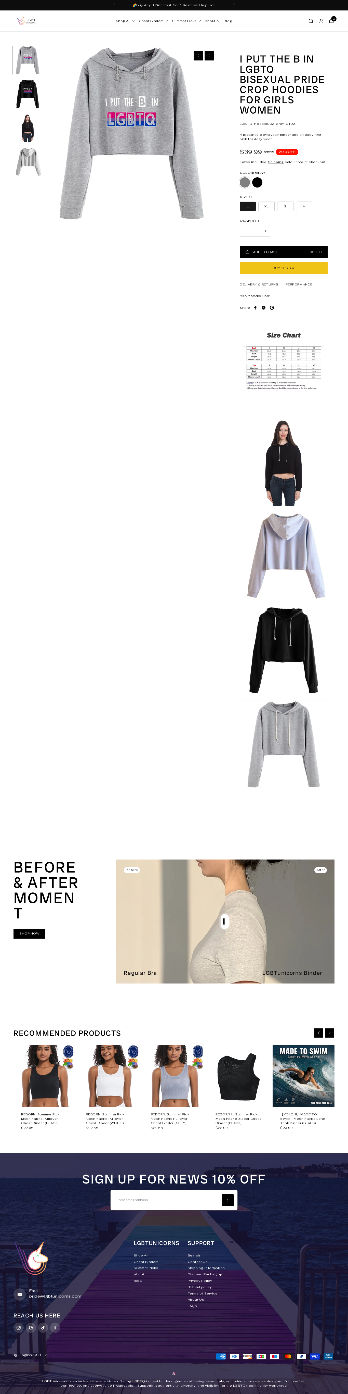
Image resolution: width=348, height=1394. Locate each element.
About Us (196, 1300)
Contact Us (198, 1262)
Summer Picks (184, 21)
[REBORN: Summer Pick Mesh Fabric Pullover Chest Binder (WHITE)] (109, 1076)
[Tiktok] (43, 1328)
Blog (228, 21)
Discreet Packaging (205, 1274)
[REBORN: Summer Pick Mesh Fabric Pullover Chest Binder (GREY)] (174, 1076)
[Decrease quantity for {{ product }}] (244, 231)
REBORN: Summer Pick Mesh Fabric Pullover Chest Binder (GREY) (170, 1118)
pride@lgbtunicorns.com (55, 1296)
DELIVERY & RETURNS (259, 284)
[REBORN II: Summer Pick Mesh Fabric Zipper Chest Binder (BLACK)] (239, 1076)
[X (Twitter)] (264, 308)
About (210, 21)
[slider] (225, 922)
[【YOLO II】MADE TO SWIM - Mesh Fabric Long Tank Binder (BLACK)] (303, 1076)
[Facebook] (255, 308)
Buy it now (284, 268)
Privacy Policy (200, 1281)
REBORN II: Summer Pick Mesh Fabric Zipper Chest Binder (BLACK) (238, 1118)
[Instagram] (19, 1328)
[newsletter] (228, 1200)
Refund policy (200, 1287)
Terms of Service (203, 1293)
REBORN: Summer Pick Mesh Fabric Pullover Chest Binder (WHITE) (105, 1118)
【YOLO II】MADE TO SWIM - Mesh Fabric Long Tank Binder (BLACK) (303, 1118)
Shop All (123, 21)
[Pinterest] (272, 308)
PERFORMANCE (299, 284)
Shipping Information (206, 1268)
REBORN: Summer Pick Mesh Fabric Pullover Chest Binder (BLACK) (40, 1118)
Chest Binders (151, 21)
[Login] (321, 21)
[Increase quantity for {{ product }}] (265, 231)
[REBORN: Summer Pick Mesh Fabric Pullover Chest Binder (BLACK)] (44, 1076)
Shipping (276, 162)
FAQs (192, 1306)
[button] (114, 5)
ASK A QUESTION (255, 296)
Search (194, 1255)
